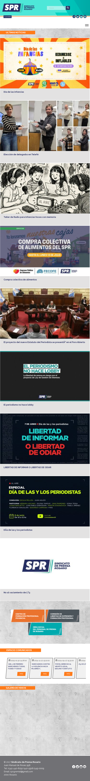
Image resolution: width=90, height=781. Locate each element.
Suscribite (7, 16)
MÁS (21, 674)
